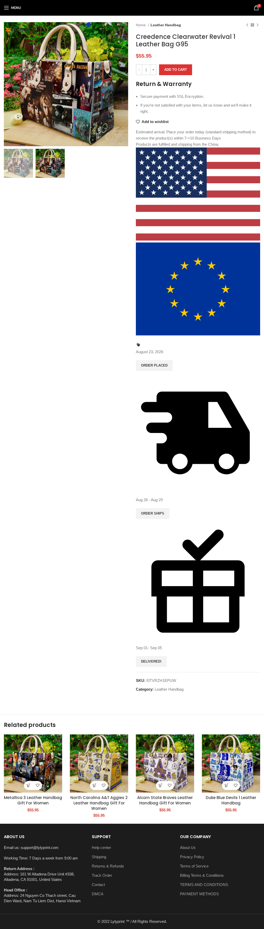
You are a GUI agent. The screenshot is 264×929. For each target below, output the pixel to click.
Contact (98, 884)
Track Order (102, 875)
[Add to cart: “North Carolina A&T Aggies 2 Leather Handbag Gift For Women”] (94, 785)
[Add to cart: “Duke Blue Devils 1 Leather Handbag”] (226, 785)
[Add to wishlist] (37, 785)
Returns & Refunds (108, 866)
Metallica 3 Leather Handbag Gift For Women (33, 800)
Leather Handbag (166, 25)
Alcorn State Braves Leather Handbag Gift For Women (165, 800)
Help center (101, 847)
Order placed (154, 365)
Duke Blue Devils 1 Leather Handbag (231, 800)
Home (141, 25)
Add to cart (175, 70)
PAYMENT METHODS (199, 894)
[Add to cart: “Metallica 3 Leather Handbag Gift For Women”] (28, 785)
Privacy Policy (192, 857)
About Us (188, 847)
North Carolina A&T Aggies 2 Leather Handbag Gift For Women (99, 803)
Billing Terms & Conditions (202, 875)
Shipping (99, 857)
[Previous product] (247, 25)
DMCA (97, 894)
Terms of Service (194, 866)
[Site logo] (132, 7)
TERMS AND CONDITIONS (204, 884)
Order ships (152, 513)
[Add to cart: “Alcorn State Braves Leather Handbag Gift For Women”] (160, 785)
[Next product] (257, 25)
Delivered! (151, 661)
